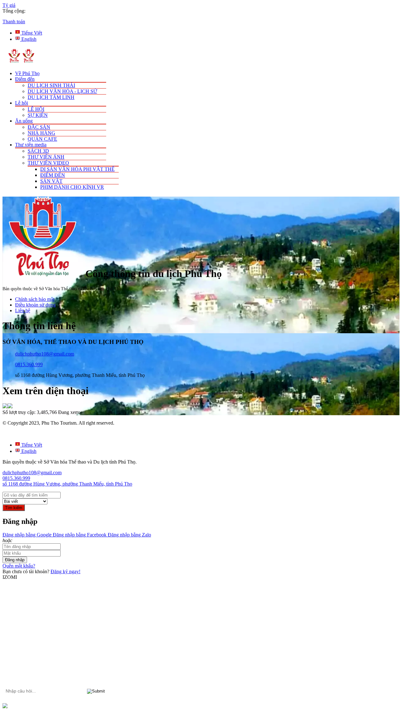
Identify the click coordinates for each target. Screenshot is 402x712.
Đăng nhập (14, 559)
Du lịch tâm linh (51, 97)
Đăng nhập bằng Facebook (79, 534)
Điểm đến (25, 79)
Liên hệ (22, 310)
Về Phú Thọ (27, 73)
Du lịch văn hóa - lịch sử (62, 91)
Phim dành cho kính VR (72, 187)
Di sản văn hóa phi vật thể (77, 169)
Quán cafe (42, 139)
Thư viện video (48, 163)
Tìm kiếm (13, 507)
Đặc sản (39, 127)
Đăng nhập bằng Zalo (128, 534)
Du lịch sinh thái (51, 85)
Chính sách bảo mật (34, 299)
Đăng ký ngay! (65, 571)
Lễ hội (21, 103)
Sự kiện (38, 115)
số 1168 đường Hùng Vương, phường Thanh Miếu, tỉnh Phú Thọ (67, 483)
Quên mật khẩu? (19, 565)
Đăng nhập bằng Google (27, 534)
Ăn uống (24, 120)
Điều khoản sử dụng (35, 304)
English (28, 39)
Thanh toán (14, 21)
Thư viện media (30, 144)
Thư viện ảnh (46, 157)
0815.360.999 (29, 364)
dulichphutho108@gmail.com (44, 353)
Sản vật (51, 181)
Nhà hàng (41, 133)
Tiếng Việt (31, 32)
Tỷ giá (9, 5)
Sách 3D (38, 151)
